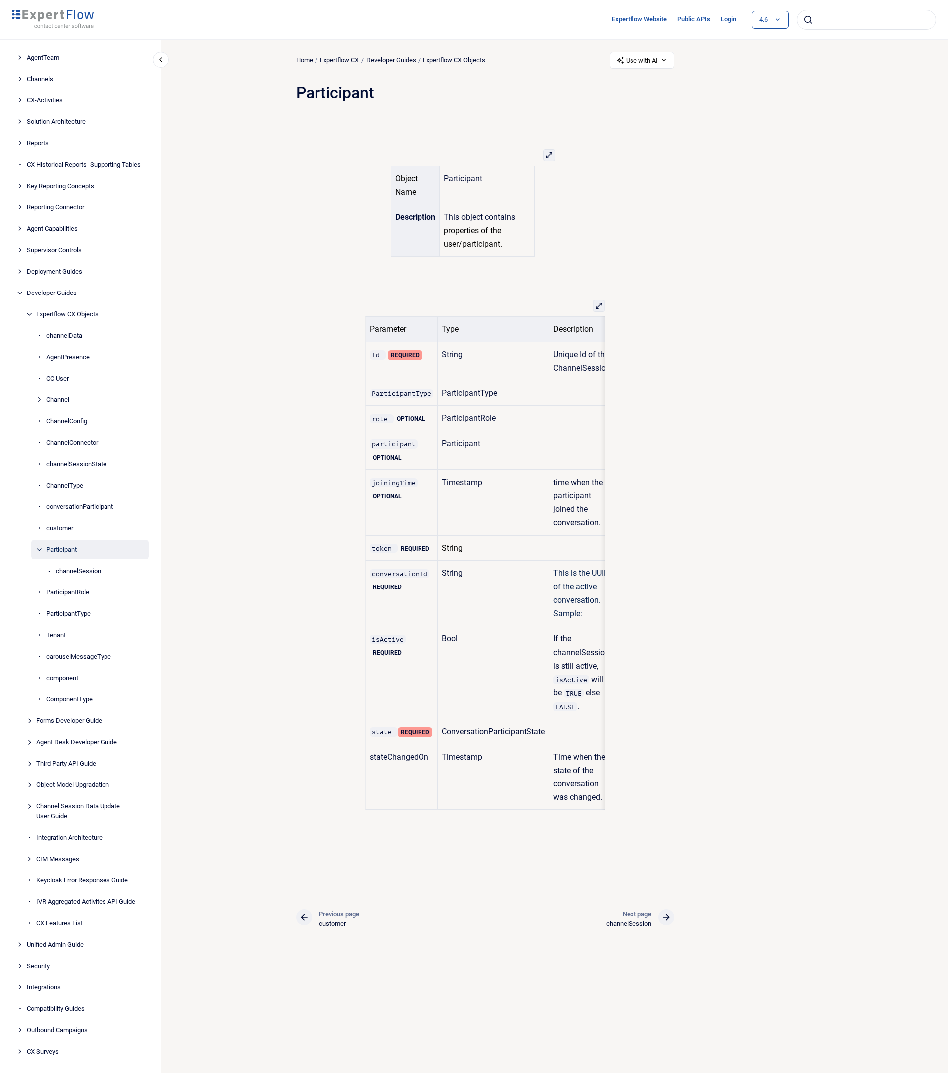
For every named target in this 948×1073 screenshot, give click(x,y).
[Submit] (808, 20)
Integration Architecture (69, 837)
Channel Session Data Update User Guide (78, 811)
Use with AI (642, 60)
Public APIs (693, 19)
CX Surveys (43, 1051)
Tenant (56, 635)
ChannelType (64, 485)
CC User (57, 378)
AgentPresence (68, 357)
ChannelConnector (72, 442)
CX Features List (59, 923)
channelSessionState (76, 464)
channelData (64, 335)
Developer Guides (52, 292)
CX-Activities (45, 100)
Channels (40, 79)
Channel (57, 399)
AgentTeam (43, 57)
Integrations (44, 987)
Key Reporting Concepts (60, 186)
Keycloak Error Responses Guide (82, 880)
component (62, 678)
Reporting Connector (55, 207)
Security (38, 966)
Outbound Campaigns (57, 1030)
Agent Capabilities (52, 228)
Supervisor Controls (54, 250)
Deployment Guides (54, 271)
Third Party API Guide (66, 763)
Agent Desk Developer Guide (76, 742)
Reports (38, 143)
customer (59, 528)
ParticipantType (68, 613)
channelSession (78, 571)
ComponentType (69, 699)
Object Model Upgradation (72, 784)
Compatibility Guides (56, 1008)
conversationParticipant (79, 506)
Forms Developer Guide (69, 720)
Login (728, 19)
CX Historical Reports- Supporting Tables (84, 164)
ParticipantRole (67, 592)
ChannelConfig (66, 421)
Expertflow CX (339, 60)
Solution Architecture (56, 121)
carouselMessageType (78, 656)
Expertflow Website (639, 19)
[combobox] (866, 19)
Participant (61, 549)
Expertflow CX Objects (67, 314)
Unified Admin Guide (55, 944)
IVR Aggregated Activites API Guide (85, 901)
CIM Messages (57, 859)
